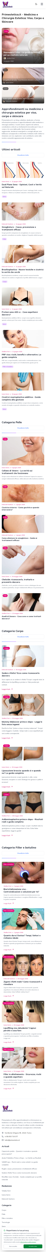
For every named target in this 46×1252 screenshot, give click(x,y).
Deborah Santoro (7, 224)
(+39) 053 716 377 (11, 1136)
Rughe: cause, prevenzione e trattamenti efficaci (19, 1169)
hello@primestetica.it (12, 1140)
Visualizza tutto (23, 155)
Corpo (6, 88)
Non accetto (13, 1246)
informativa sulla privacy (28, 1242)
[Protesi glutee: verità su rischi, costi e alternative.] (23, 94)
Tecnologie (6, 1222)
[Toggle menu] (42, 4)
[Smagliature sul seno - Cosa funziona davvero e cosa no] (23, 76)
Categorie (6, 1205)
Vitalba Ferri (6, 351)
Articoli (5, 1146)
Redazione (7, 1186)
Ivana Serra (5, 181)
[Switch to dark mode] (36, 4)
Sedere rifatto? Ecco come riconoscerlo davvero (19, 1173)
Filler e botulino (8, 366)
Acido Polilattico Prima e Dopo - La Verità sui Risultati (21, 1158)
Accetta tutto (33, 1246)
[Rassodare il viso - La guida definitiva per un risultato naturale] (23, 46)
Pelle (6, 31)
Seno (4, 196)
